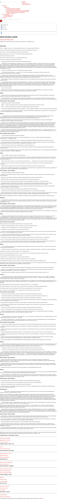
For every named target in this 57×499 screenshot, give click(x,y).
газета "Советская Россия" (5, 448)
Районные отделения (11, 13)
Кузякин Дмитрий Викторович (6, 472)
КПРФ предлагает (5, 14)
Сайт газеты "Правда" (4, 441)
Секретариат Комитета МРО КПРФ (13, 8)
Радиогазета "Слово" (4, 487)
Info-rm (1, 446)
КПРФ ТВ (2, 477)
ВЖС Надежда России (27, 4)
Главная (24, 1)
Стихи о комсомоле (3, 481)
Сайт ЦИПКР (2, 489)
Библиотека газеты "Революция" (6, 462)
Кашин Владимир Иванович (5, 470)
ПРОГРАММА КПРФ (8, 15)
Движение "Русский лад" (5, 486)
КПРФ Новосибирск (4, 455)
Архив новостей (26, 3)
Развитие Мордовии (8, 16)
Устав (5, 6)
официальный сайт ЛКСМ (5, 440)
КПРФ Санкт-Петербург (4, 457)
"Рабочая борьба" (3, 494)
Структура (4, 5)
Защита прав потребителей (5, 496)
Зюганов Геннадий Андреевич (6, 468)
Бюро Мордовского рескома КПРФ (13, 9)
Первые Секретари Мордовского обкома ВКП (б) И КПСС (18, 11)
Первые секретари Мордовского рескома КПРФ (16, 12)
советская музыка (3, 479)
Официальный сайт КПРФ (5, 438)
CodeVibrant (41, 498)
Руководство (6, 7)
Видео (24, 2)
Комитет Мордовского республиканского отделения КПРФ (18, 10)
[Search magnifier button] (1, 21)
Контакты (4, 17)
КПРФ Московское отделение (5, 453)
